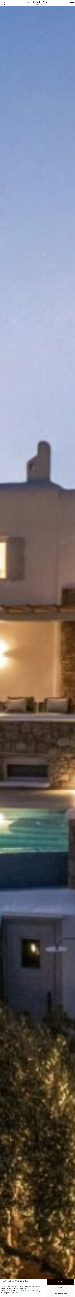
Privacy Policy (21, 1290)
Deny (60, 1288)
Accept (60, 1282)
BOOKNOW (3, 3)
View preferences (60, 1294)
